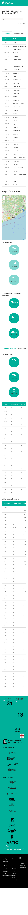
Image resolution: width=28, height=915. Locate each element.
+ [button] (4, 197)
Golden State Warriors (20, 168)
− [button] (4, 199)
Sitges (15, 181)
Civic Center (17, 151)
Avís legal (14, 868)
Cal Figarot (16, 83)
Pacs (14, 42)
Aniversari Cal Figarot (18, 103)
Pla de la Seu (16, 90)
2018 (19, 23)
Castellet (15, 53)
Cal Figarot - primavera (19, 49)
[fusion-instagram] (15, 860)
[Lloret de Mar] (23, 210)
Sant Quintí (16, 73)
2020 (23, 23)
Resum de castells (19, 33)
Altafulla (15, 97)
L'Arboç (15, 120)
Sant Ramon (16, 130)
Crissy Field (17, 171)
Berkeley (16, 147)
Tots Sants (16, 185)
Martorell (15, 56)
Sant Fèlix (15, 127)
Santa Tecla (16, 134)
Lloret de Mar (16, 86)
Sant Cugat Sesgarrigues (19, 46)
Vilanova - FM (16, 107)
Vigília (15, 124)
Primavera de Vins (18, 66)
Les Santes (16, 100)
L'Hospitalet (16, 76)
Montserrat (16, 178)
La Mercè (15, 137)
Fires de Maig (16, 70)
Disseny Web (14, 880)
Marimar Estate (18, 154)
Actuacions (7, 33)
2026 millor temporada (9, 348)
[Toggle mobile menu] (25, 3)
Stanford (16, 161)
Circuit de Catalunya (18, 63)
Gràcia (15, 113)
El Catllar (15, 117)
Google (16, 164)
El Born (15, 141)
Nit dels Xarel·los (17, 80)
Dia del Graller (17, 59)
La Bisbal (15, 110)
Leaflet (24, 239)
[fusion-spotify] (15, 863)
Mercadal (15, 144)
